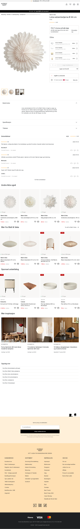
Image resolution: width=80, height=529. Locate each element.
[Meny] (78, 4)
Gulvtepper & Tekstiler (31, 473)
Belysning (3, 14)
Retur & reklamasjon (10, 464)
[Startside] (4, 4)
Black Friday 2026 (49, 493)
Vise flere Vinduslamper (8, 383)
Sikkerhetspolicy (9, 484)
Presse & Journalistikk (68, 473)
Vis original (13, 150)
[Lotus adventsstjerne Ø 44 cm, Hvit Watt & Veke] (24, 52)
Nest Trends (47, 490)
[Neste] (44, 52)
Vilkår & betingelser (10, 481)
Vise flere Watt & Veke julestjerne (11, 371)
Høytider (46, 481)
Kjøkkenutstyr (28, 464)
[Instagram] (40, 505)
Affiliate (64, 470)
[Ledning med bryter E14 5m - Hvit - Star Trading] (52, 43)
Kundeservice (8, 461)
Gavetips (46, 487)
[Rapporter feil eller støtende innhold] (78, 150)
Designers (46, 467)
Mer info (75, 80)
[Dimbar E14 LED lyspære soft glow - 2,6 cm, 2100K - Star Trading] (52, 58)
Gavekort (27, 481)
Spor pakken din (9, 478)
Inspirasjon (47, 461)
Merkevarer (47, 464)
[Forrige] (2, 52)
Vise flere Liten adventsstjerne (10, 374)
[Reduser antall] (51, 65)
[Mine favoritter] (70, 4)
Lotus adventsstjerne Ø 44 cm (33, 14)
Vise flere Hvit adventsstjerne (10, 377)
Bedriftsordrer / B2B (10, 490)
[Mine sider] (66, 4)
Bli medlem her (74, 31)
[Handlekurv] (74, 4)
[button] (54, 22)
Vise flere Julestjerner (8, 380)
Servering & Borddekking (31, 461)
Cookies (7, 487)
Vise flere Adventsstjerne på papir (11, 368)
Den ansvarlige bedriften (68, 464)
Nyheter (46, 476)
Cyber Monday (48, 496)
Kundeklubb (8, 470)
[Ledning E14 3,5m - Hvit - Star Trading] (52, 48)
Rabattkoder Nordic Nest (50, 499)
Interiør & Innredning (30, 467)
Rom (45, 484)
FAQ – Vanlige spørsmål (11, 473)
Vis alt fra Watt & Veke (70, 227)
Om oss (64, 461)
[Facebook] (34, 505)
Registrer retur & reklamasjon (12, 467)
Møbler (27, 476)
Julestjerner (22, 14)
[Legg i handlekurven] (18, 222)
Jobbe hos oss (66, 467)
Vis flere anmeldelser (40, 179)
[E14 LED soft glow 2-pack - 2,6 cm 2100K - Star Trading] (52, 53)
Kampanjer (47, 470)
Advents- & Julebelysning (13, 14)
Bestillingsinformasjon (10, 476)
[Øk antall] (55, 65)
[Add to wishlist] (15, 222)
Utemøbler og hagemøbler (32, 478)
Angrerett (7, 493)
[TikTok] (45, 505)
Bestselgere (47, 478)
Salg (45, 473)
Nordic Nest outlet (67, 476)
